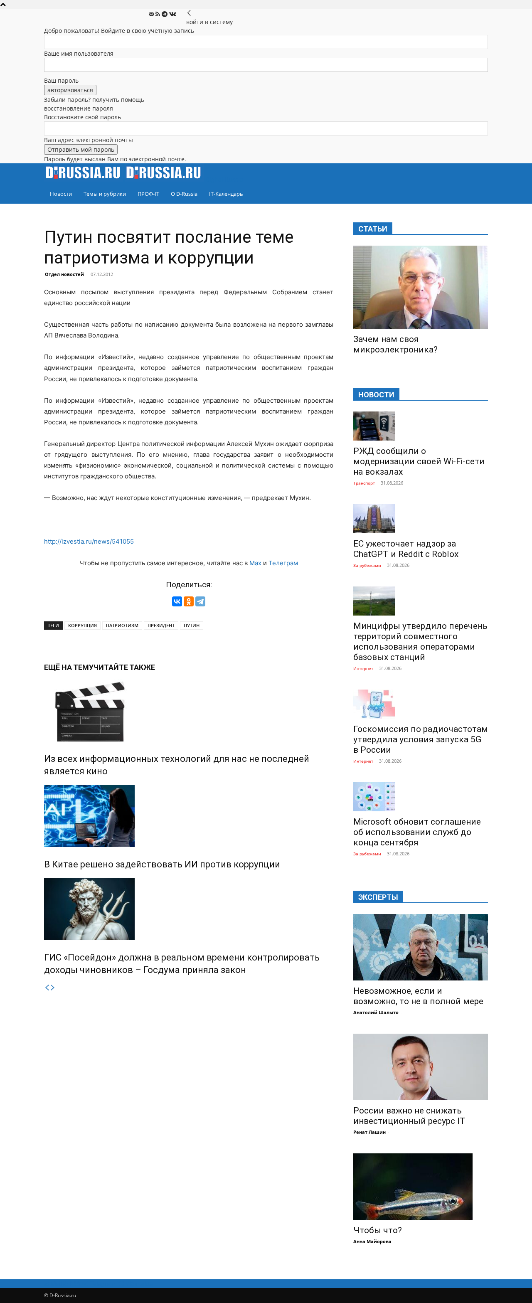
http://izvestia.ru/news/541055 (89, 541)
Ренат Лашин (369, 1132)
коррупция (82, 625)
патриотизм (122, 625)
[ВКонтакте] (177, 601)
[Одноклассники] (189, 601)
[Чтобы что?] (420, 1186)
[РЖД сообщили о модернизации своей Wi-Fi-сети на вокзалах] (420, 426)
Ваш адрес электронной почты (88, 140)
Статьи (372, 228)
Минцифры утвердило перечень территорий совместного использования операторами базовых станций (420, 641)
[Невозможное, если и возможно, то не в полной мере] (420, 947)
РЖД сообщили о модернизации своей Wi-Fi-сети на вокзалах (419, 461)
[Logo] (84, 179)
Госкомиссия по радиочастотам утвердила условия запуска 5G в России (420, 739)
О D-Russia (184, 193)
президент (161, 625)
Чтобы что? (377, 1230)
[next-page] (53, 987)
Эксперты (378, 897)
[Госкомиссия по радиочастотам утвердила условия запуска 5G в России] (420, 704)
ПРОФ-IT (148, 193)
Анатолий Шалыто (376, 1012)
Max (255, 563)
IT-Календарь (226, 193)
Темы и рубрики (105, 193)
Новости (61, 193)
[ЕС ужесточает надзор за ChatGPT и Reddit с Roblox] (420, 518)
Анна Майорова (372, 1241)
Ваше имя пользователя (78, 53)
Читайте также (124, 667)
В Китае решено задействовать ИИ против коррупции (162, 864)
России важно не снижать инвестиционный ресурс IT (409, 1116)
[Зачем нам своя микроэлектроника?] (420, 287)
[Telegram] (165, 14)
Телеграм (283, 563)
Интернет (363, 668)
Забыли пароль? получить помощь (94, 99)
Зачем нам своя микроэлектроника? (395, 344)
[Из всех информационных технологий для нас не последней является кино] (188, 710)
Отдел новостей (64, 274)
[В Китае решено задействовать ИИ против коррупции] (188, 816)
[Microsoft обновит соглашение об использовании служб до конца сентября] (420, 796)
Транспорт (364, 483)
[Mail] (152, 14)
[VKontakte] (172, 14)
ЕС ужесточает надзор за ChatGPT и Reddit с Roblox (405, 549)
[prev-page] (47, 987)
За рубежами (367, 565)
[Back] (189, 13)
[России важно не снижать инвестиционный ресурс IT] (420, 1067)
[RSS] (158, 14)
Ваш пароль (61, 80)
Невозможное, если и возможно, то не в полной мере (418, 996)
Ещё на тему (69, 667)
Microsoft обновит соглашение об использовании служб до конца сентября (417, 832)
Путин (192, 625)
